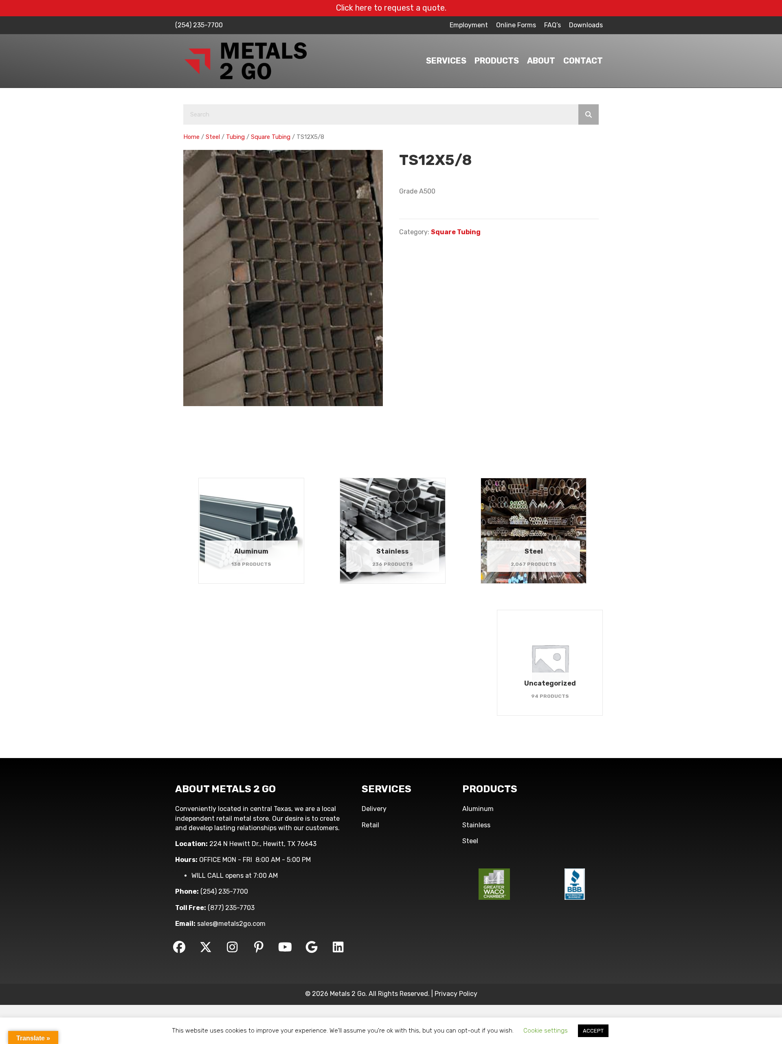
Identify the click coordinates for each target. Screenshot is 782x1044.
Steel (213, 137)
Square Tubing (270, 137)
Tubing (235, 137)
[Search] (588, 114)
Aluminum (478, 809)
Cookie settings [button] (545, 1030)
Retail (370, 825)
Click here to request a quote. (391, 8)
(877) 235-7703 (231, 908)
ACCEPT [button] (593, 1031)
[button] (179, 947)
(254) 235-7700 (199, 25)
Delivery (374, 809)
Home (191, 137)
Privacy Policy (456, 994)
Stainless (476, 825)
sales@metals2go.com (231, 924)
